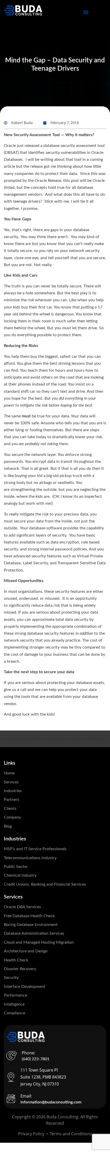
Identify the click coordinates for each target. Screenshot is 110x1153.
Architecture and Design (26, 951)
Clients (10, 809)
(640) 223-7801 (35, 1059)
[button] (86, 12)
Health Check (16, 960)
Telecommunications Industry (30, 858)
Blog (8, 826)
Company (12, 817)
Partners (11, 800)
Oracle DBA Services (22, 907)
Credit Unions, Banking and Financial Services (45, 884)
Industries (13, 791)
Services (11, 782)
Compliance (14, 1013)
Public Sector (16, 867)
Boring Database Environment (31, 925)
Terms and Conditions (71, 1134)
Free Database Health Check (29, 916)
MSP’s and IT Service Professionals (35, 849)
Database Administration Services (34, 933)
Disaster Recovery (20, 969)
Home (9, 773)
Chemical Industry (20, 875)
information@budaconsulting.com (50, 1102)
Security (11, 978)
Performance (15, 995)
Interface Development (24, 987)
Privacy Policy (31, 1134)
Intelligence (14, 1004)
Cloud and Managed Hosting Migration (39, 942)
